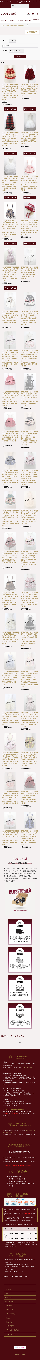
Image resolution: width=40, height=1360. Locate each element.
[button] (28, 13)
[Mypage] (37, 13)
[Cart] (33, 13)
